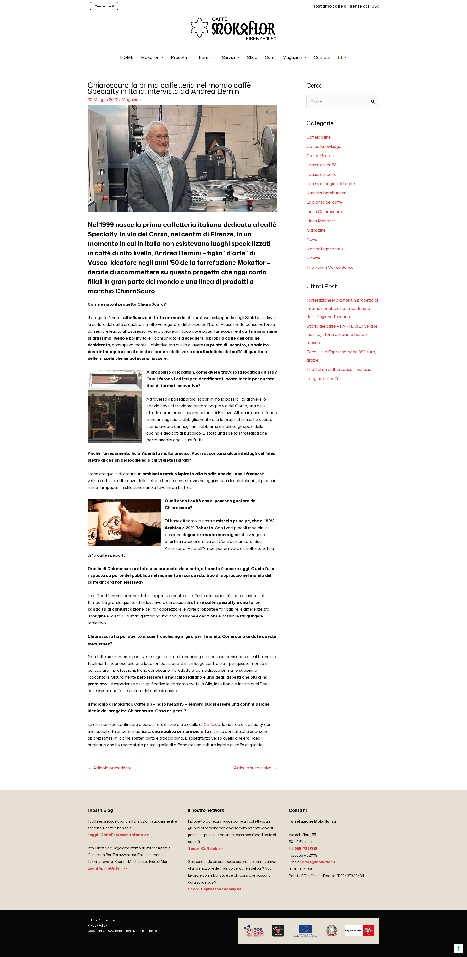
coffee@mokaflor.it (317, 862)
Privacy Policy (97, 925)
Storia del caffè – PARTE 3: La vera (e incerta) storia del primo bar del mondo (341, 334)
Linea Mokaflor (320, 221)
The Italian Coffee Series (329, 267)
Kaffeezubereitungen (326, 193)
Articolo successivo (255, 767)
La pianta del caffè (324, 202)
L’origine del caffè (322, 378)
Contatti (322, 57)
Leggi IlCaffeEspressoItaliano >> (118, 834)
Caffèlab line (318, 137)
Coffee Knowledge (323, 146)
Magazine (292, 57)
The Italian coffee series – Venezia (338, 369)
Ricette (313, 258)
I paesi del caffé (321, 165)
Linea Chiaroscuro (324, 211)
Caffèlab (212, 724)
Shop (252, 57)
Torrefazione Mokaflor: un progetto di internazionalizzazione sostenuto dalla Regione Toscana (342, 308)
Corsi (270, 57)
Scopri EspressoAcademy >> (215, 889)
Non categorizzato (324, 248)
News (311, 239)
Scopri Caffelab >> (205, 848)
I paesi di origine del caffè (330, 183)
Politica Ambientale (101, 920)
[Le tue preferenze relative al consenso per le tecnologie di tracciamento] (458, 948)
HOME (127, 57)
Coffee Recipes (321, 155)
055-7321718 (306, 848)
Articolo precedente (109, 767)
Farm (204, 57)
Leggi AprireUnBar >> (107, 868)
